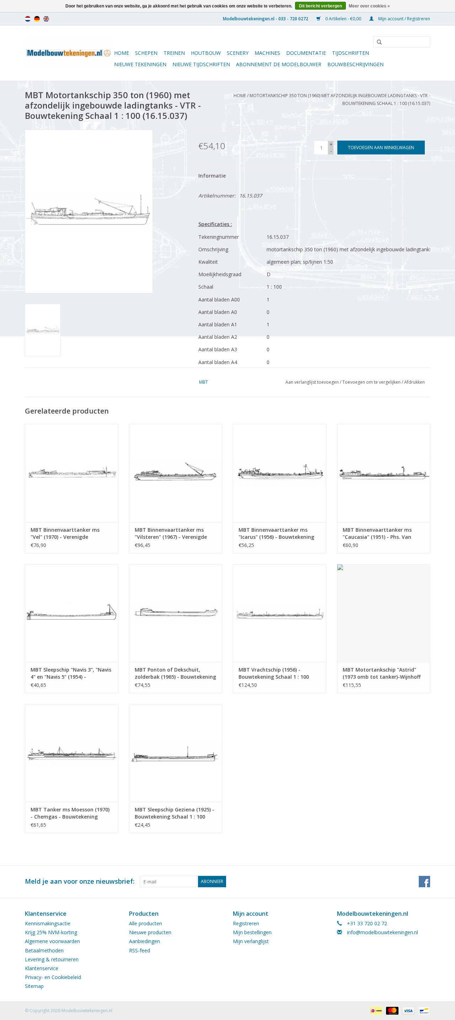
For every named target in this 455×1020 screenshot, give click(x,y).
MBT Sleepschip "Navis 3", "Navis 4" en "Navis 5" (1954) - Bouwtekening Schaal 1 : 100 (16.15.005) (71, 673)
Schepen (146, 52)
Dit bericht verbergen (320, 6)
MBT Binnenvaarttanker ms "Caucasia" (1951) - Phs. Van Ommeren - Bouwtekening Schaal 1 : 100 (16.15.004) (377, 533)
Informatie (212, 175)
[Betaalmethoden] (375, 1010)
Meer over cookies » (369, 6)
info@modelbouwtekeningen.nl (382, 932)
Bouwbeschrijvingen (355, 64)
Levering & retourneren (52, 959)
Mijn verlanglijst (251, 941)
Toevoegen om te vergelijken (372, 382)
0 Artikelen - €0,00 (343, 19)
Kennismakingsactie (47, 923)
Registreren (246, 923)
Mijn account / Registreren (403, 19)
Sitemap (34, 986)
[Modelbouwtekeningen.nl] (68, 53)
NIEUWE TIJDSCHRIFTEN (201, 64)
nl (28, 19)
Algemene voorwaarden (52, 941)
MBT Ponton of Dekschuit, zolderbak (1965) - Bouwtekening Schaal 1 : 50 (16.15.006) (175, 673)
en (46, 19)
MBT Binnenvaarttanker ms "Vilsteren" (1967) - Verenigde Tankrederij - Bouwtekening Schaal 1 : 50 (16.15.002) (171, 533)
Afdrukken (414, 382)
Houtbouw (206, 52)
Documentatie (306, 52)
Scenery (237, 52)
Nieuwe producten (150, 932)
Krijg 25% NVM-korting (51, 932)
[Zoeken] (376, 42)
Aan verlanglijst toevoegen (312, 382)
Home (121, 52)
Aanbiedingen (144, 941)
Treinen (174, 52)
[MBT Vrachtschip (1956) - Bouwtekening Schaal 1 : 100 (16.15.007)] (279, 613)
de (37, 19)
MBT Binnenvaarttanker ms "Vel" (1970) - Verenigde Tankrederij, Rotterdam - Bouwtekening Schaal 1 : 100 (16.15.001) (66, 533)
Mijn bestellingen (252, 932)
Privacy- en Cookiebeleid (53, 977)
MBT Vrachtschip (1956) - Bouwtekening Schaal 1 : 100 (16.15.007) (274, 673)
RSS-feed (139, 950)
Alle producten (145, 923)
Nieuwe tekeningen (140, 64)
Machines (267, 52)
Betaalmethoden (44, 950)
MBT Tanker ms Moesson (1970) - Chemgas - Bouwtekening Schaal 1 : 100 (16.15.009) (70, 813)
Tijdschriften (350, 52)
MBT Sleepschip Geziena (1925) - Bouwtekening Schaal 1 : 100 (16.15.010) (174, 813)
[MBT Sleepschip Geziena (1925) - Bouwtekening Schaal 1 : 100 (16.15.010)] (176, 753)
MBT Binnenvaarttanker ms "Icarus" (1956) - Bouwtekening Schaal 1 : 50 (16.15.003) (276, 533)
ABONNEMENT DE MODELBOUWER (278, 64)
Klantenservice (41, 968)
